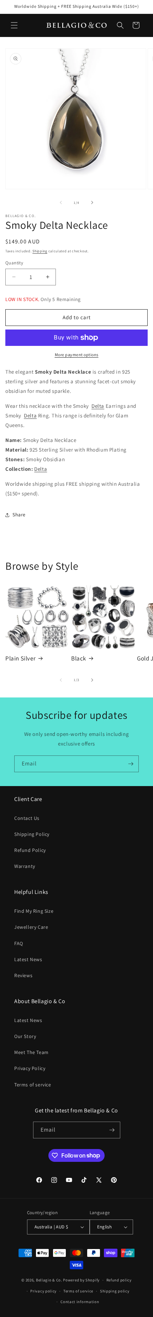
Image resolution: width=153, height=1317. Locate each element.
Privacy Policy (29, 1068)
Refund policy (119, 1280)
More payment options (77, 354)
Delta (97, 405)
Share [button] (19, 514)
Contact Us (26, 818)
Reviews (23, 975)
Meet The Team (31, 1052)
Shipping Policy (31, 834)
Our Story (25, 1036)
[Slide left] (61, 202)
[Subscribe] (130, 763)
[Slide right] (92, 202)
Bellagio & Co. (49, 1280)
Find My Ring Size (33, 911)
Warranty (24, 866)
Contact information (79, 1301)
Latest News (28, 959)
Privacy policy (43, 1291)
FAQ (18, 943)
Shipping (39, 251)
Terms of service (32, 1084)
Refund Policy (30, 850)
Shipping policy (115, 1291)
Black (78, 658)
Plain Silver (20, 658)
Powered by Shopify (81, 1280)
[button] (14, 25)
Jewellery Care (31, 927)
